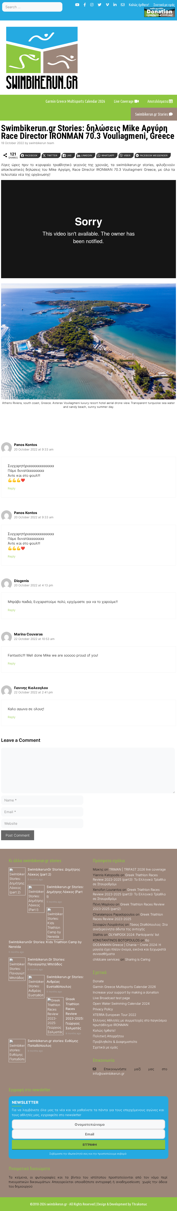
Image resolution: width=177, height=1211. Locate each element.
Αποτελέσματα (158, 101)
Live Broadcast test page (111, 998)
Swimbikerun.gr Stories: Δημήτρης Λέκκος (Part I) (65, 892)
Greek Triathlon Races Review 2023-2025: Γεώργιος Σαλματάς (75, 1013)
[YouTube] (77, 5)
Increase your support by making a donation (126, 992)
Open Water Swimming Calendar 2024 (121, 1003)
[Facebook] (85, 5)
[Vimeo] (107, 5)
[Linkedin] (115, 5)
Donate (98, 981)
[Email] (123, 5)
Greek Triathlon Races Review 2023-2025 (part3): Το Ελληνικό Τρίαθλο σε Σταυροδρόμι (129, 879)
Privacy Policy (103, 1009)
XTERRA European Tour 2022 (114, 1015)
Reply (11, 488)
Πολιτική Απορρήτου (108, 1036)
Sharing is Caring (137, 959)
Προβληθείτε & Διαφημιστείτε (115, 1042)
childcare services (106, 959)
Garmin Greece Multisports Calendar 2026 (75, 101)
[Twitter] (99, 5)
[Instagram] (91, 5)
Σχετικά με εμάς (164, 5)
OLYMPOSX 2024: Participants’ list (134, 935)
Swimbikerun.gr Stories (152, 114)
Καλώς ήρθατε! (139, 5)
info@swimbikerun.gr (108, 1073)
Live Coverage (124, 101)
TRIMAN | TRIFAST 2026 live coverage (137, 869)
